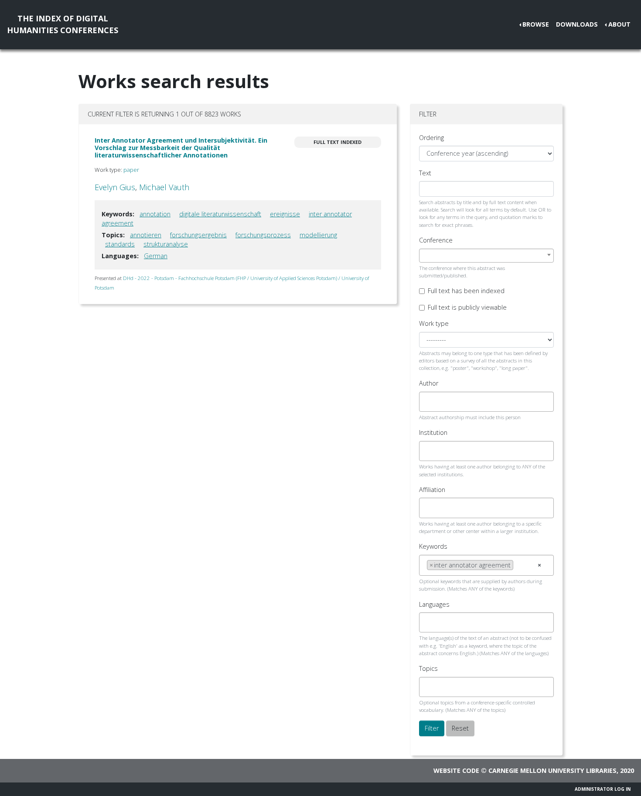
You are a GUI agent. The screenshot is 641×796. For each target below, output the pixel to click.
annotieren (145, 235)
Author (428, 383)
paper (131, 170)
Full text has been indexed (466, 291)
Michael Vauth (164, 187)
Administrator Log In (603, 789)
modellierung (318, 235)
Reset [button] (460, 728)
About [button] (619, 24)
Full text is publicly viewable (467, 307)
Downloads (577, 24)
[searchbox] (429, 402)
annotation (155, 214)
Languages (434, 604)
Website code (456, 770)
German (155, 256)
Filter (432, 728)
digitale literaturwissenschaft (220, 214)
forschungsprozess (263, 235)
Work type (434, 323)
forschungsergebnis (198, 235)
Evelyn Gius (115, 187)
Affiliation (432, 489)
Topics (428, 668)
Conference (436, 240)
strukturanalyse (165, 244)
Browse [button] (535, 24)
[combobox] (486, 256)
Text (425, 173)
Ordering (431, 137)
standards (120, 244)
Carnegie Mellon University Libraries (552, 770)
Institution (433, 432)
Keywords (433, 546)
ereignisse (285, 214)
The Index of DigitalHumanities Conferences (62, 24)
